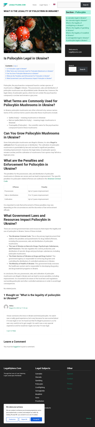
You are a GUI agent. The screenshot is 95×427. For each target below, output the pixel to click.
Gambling (38, 381)
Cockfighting (40, 387)
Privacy (69, 384)
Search (85, 5)
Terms (69, 389)
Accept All (36, 419)
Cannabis (38, 374)
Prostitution (39, 401)
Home (35, 5)
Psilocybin (80, 12)
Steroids (38, 377)
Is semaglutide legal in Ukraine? (77, 38)
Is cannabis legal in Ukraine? (76, 18)
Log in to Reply (11, 331)
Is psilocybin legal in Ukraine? (76, 40)
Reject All (24, 419)
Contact (70, 379)
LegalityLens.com (17, 5)
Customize (12, 419)
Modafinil (38, 394)
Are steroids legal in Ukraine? (76, 20)
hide (15, 66)
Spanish (70, 374)
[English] (53, 5)
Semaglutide (40, 391)
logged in (16, 347)
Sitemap (88, 418)
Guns (37, 398)
